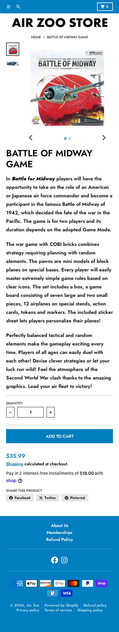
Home (36, 37)
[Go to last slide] (31, 137)
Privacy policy (27, 610)
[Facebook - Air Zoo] (54, 560)
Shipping (14, 464)
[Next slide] (103, 137)
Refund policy (95, 605)
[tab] (65, 138)
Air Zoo (33, 605)
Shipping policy (90, 610)
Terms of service (58, 610)
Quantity (14, 403)
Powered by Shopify (61, 605)
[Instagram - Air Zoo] (64, 560)
